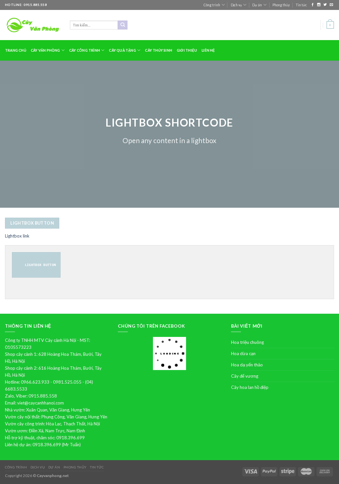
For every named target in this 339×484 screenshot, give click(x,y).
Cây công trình (84, 50)
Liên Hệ (208, 50)
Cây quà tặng (122, 50)
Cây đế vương (244, 376)
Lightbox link (17, 236)
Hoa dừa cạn (243, 353)
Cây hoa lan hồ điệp (249, 387)
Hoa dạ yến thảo (247, 364)
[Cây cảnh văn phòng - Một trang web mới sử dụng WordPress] (32, 25)
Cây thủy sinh (158, 50)
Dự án (257, 5)
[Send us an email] (331, 5)
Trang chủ (15, 50)
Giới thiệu (187, 50)
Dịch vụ (236, 5)
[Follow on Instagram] (319, 5)
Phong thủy (281, 5)
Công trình (212, 5)
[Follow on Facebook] (313, 5)
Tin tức (301, 5)
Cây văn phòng (45, 50)
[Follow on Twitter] (325, 5)
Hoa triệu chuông (247, 342)
